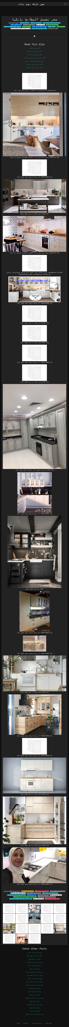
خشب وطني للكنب (26, 26)
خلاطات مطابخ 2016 (53, 28)
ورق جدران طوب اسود (34, 991)
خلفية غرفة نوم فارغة (52, 24)
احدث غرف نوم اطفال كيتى (34, 893)
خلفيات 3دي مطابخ (14, 22)
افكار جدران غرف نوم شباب (34, 64)
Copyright (48, 1023)
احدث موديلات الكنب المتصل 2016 (47, 896)
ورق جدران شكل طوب (34, 959)
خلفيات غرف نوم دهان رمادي (39, 28)
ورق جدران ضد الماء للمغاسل (34, 998)
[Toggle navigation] (65, 4)
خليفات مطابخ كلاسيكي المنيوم (12, 26)
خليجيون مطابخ (61, 26)
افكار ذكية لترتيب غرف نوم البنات (34, 58)
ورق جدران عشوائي (34, 988)
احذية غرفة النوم (38, 898)
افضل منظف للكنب (34, 48)
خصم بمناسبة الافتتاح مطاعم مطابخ (20, 28)
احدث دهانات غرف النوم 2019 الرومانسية (21, 898)
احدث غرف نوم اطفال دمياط (57, 891)
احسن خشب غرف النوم (43, 895)
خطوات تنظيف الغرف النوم (39, 26)
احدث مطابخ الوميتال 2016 (52, 898)
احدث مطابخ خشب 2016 (56, 895)
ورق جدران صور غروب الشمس (34, 985)
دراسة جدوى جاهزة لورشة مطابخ (51, 22)
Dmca (18, 1023)
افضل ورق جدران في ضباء (34, 54)
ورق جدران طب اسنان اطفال (34, 1014)
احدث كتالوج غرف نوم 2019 (18, 893)
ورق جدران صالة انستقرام (34, 962)
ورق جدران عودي (34, 969)
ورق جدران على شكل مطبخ (34, 956)
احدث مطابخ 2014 (31, 895)
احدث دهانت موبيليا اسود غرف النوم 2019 (24, 896)
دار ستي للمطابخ (24, 22)
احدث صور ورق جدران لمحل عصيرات (16, 895)
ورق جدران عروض (34, 995)
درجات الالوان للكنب (16, 24)
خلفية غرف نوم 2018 (36, 22)
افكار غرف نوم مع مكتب (34, 51)
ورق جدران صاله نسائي (34, 952)
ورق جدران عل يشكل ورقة (34, 975)
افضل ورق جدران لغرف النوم (34, 61)
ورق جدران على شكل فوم (34, 1004)
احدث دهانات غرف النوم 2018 (50, 893)
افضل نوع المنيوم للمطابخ (34, 67)
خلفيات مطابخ (51, 26)
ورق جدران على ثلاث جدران (34, 982)
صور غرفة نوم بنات (31, 4)
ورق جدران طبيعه (34, 1008)
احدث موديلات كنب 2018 (28, 891)
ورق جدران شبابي (34, 1011)
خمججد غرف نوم (41, 24)
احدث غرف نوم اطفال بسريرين (12, 891)
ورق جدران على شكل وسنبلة (34, 972)
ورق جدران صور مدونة (34, 965)
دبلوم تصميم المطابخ (29, 24)
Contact (25, 1023)
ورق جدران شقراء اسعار (34, 978)
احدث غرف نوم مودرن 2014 (42, 891)
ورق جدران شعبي (34, 1001)
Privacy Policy (37, 1023)
